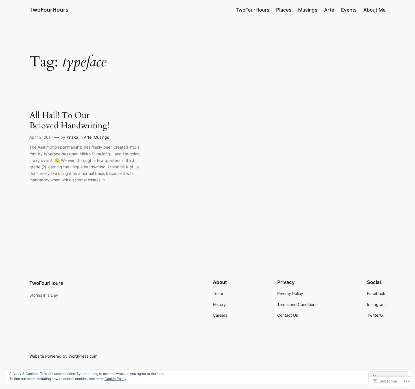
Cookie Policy (115, 379)
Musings (101, 137)
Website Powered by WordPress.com (63, 356)
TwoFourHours (48, 9)
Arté (87, 137)
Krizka (72, 137)
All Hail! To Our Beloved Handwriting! (69, 121)
